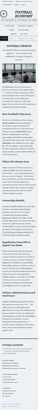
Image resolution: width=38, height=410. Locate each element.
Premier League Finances (10, 365)
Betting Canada (7, 393)
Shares (16, 4)
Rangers (32, 316)
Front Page (9, 26)
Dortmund (16, 215)
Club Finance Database (14, 232)
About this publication (10, 406)
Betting (24, 34)
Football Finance (25, 26)
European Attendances (10, 363)
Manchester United (9, 218)
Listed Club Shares (8, 379)
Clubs (11, 30)
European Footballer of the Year (13, 368)
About (23, 4)
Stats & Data (23, 30)
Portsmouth (9, 316)
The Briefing (7, 4)
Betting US (6, 396)
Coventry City (19, 316)
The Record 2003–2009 (10, 382)
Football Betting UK (9, 391)
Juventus (24, 215)
